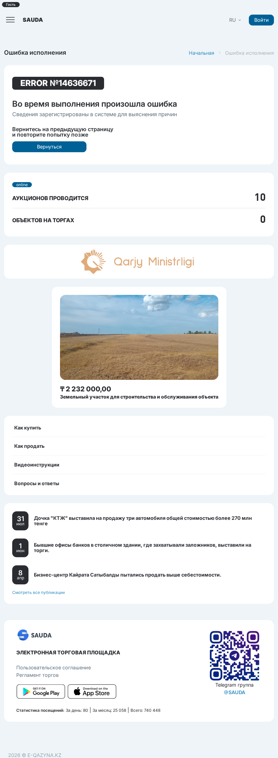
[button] (235, 20)
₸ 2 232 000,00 (85, 389)
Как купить (27, 427)
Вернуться (49, 146)
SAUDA (237, 692)
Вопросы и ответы (36, 483)
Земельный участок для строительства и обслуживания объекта (139, 397)
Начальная (201, 53)
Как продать (29, 446)
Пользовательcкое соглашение (53, 667)
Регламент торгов (37, 675)
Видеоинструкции (36, 465)
